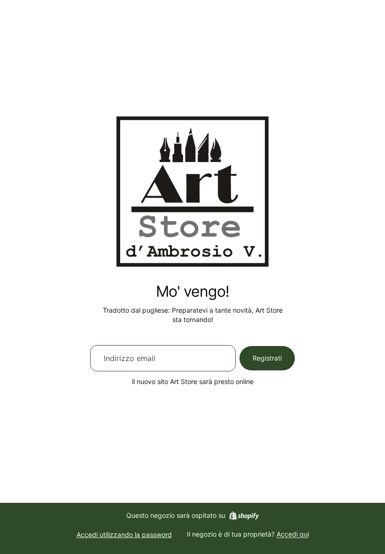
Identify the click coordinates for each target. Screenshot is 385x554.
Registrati (267, 358)
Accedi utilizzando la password (124, 535)
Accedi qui (293, 534)
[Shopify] (244, 515)
